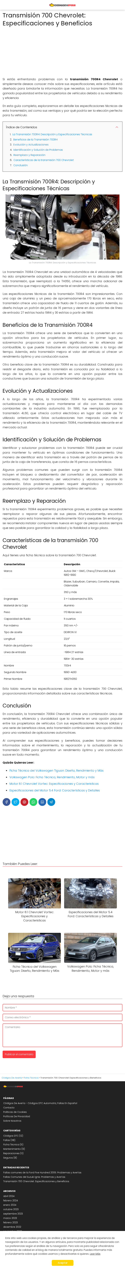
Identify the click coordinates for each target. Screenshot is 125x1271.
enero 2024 (9, 1205)
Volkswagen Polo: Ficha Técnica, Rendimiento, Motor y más (52, 777)
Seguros (8, 1157)
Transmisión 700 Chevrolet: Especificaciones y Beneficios (36, 1181)
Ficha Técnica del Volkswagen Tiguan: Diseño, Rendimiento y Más (56, 770)
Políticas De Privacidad (16, 1116)
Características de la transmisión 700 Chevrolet (44, 160)
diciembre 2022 (12, 1227)
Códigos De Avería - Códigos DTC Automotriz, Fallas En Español (40, 1103)
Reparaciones (11, 1153)
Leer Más (95, 1254)
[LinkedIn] (42, 802)
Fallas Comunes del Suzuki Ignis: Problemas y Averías (34, 1177)
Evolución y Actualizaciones (31, 144)
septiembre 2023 (13, 1213)
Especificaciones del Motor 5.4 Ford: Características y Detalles (54, 790)
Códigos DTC (11, 1135)
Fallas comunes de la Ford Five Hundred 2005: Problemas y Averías (42, 1172)
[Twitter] (15, 802)
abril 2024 (8, 1196)
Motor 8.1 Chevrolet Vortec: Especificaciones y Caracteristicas (54, 784)
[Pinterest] (24, 802)
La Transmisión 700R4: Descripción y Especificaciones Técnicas (52, 134)
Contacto (8, 1107)
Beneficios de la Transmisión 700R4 (35, 139)
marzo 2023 (10, 1218)
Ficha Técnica (11, 1144)
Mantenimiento (12, 1149)
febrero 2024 (10, 1200)
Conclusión (20, 165)
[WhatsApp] (33, 802)
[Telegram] (51, 802)
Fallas (6, 1140)
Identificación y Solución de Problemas (38, 150)
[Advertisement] (62, 51)
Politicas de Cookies (15, 1112)
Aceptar (63, 1262)
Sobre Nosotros (12, 1120)
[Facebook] (6, 802)
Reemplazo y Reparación (29, 155)
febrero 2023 (10, 1222)
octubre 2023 (11, 1209)
